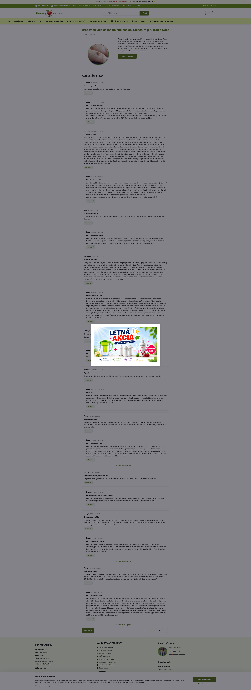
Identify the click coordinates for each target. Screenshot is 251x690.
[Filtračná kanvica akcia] (125, 362)
